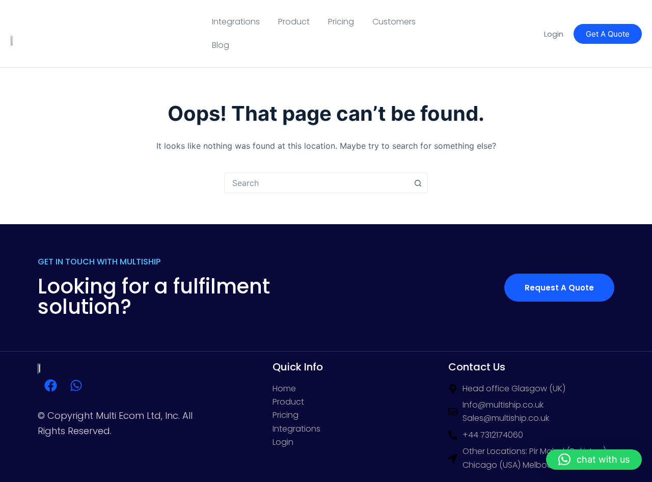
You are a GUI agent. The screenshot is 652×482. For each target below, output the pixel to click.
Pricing (341, 22)
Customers (394, 22)
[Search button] (417, 183)
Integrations (236, 22)
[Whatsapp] (76, 385)
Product (294, 22)
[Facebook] (50, 385)
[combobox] (316, 183)
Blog (220, 45)
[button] (594, 459)
